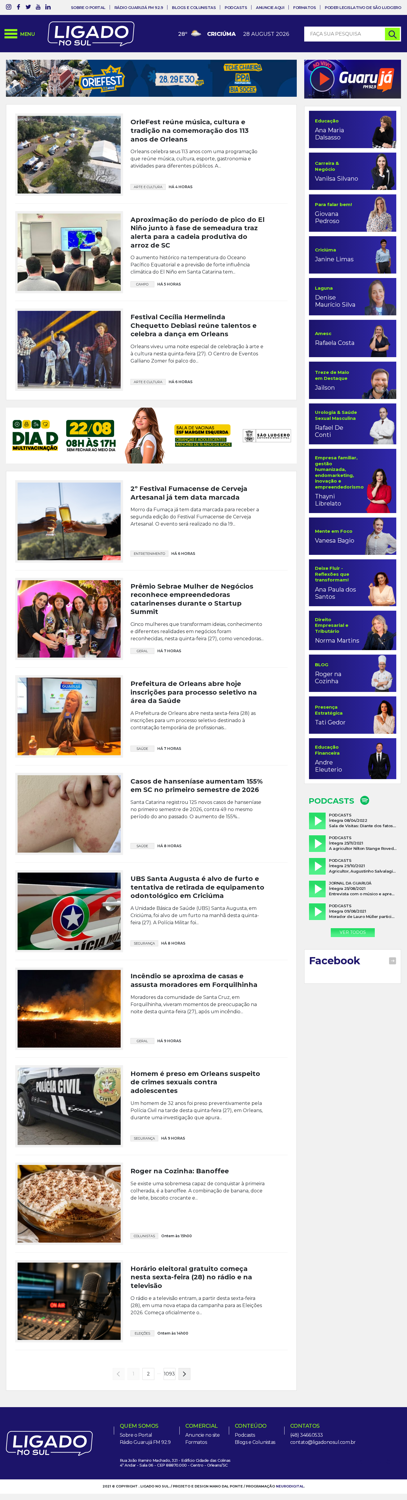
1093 (169, 1318)
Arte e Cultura (148, 187)
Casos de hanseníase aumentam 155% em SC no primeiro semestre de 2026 (197, 729)
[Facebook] (18, 8)
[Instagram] (8, 8)
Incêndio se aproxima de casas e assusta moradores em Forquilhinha (194, 924)
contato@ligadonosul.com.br (323, 1386)
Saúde (142, 692)
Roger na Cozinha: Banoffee (180, 1115)
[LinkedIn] (48, 8)
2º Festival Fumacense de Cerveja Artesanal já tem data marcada (189, 437)
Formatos (304, 7)
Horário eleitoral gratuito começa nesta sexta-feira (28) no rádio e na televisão (191, 1221)
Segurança (144, 887)
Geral (142, 595)
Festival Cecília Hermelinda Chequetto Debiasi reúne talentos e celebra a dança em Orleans (194, 325)
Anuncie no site (202, 1379)
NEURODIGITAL (290, 1430)
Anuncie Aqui (270, 7)
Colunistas (144, 1180)
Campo (142, 284)
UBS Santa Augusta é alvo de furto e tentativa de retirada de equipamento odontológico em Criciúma (197, 831)
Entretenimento (149, 497)
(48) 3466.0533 (306, 1379)
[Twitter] (28, 8)
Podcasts (236, 7)
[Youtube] (38, 8)
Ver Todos (353, 932)
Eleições (142, 1277)
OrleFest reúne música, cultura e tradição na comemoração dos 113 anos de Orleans (189, 130)
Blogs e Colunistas (194, 7)
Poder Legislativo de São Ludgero (363, 7)
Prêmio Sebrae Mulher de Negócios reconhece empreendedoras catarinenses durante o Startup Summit (192, 543)
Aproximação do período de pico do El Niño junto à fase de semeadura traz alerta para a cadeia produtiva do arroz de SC (198, 232)
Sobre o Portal (88, 7)
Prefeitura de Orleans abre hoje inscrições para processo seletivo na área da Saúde (194, 636)
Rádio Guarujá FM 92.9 (138, 7)
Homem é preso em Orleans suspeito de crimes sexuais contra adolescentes (195, 1026)
